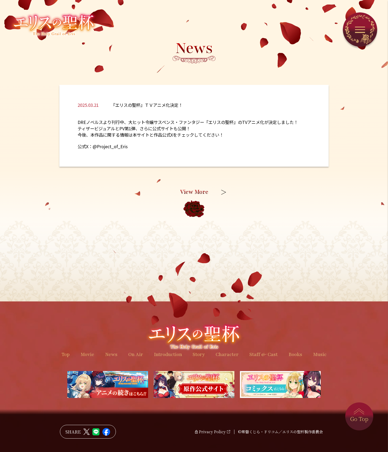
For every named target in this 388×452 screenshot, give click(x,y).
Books (295, 354)
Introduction (168, 354)
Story (199, 354)
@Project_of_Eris (110, 146)
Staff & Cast (263, 354)
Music (320, 354)
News (111, 354)
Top (65, 354)
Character (227, 354)
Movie (87, 354)
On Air (135, 354)
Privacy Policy (212, 432)
